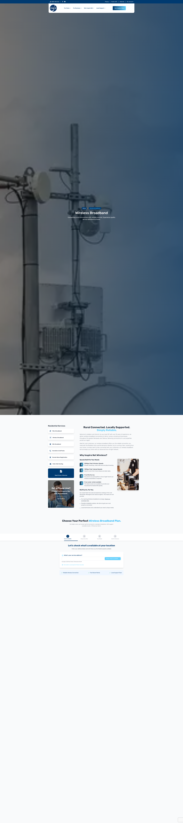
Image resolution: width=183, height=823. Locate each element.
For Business (76, 8)
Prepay (107, 1)
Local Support (100, 8)
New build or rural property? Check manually (74, 564)
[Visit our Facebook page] (62, 2)
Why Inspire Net (88, 8)
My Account (130, 1)
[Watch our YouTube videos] (64, 2)
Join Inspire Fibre (119, 8)
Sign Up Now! (61, 498)
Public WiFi (114, 1)
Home (84, 208)
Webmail (122, 1)
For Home (66, 8)
